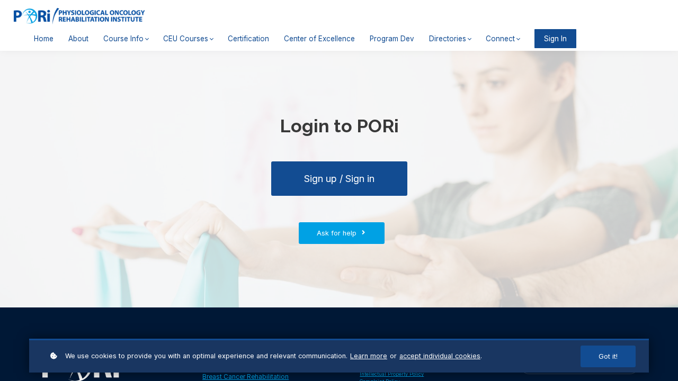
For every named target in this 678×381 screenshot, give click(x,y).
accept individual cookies (439, 356)
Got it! (608, 356)
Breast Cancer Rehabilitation (245, 376)
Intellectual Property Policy (392, 374)
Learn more (368, 356)
